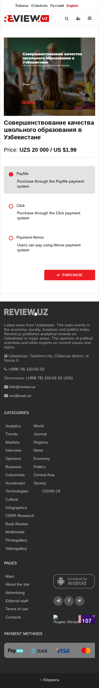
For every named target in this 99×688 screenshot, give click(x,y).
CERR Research (20, 515)
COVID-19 (51, 491)
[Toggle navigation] (89, 18)
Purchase (72, 275)
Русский (57, 6)
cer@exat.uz (20, 395)
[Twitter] (79, 601)
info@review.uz (22, 387)
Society (40, 483)
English (72, 6)
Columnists (15, 475)
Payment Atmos (48, 243)
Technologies (17, 491)
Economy (42, 458)
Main (10, 576)
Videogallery (16, 548)
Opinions (13, 458)
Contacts (13, 617)
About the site (17, 584)
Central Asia (44, 475)
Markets (13, 442)
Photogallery (16, 540)
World (39, 426)
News (38, 450)
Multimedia (15, 532)
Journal (40, 434)
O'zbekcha (39, 6)
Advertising (15, 592)
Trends (12, 434)
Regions (41, 442)
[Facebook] (69, 601)
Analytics (13, 426)
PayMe (50, 179)
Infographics (16, 507)
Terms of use (17, 609)
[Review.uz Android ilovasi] (74, 582)
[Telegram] (58, 601)
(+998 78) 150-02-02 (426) (49, 378)
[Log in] (78, 18)
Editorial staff (17, 601)
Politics (40, 467)
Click (48, 211)
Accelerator (15, 483)
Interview (13, 450)
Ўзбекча (21, 6)
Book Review (17, 524)
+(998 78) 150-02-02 (26, 369)
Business (13, 467)
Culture (12, 499)
